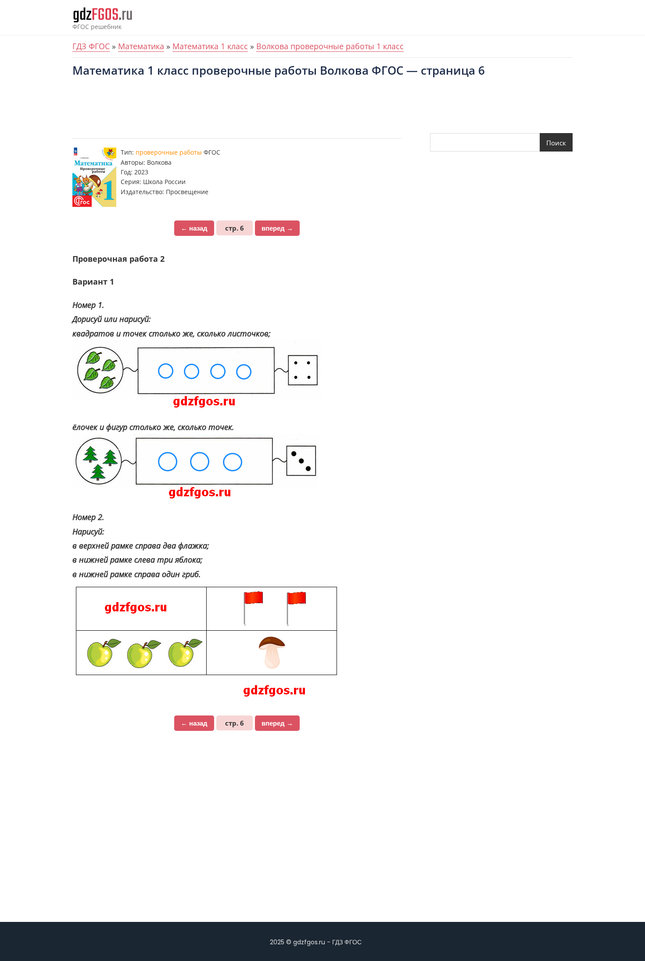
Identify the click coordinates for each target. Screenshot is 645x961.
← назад (194, 228)
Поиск (556, 142)
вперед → (277, 228)
